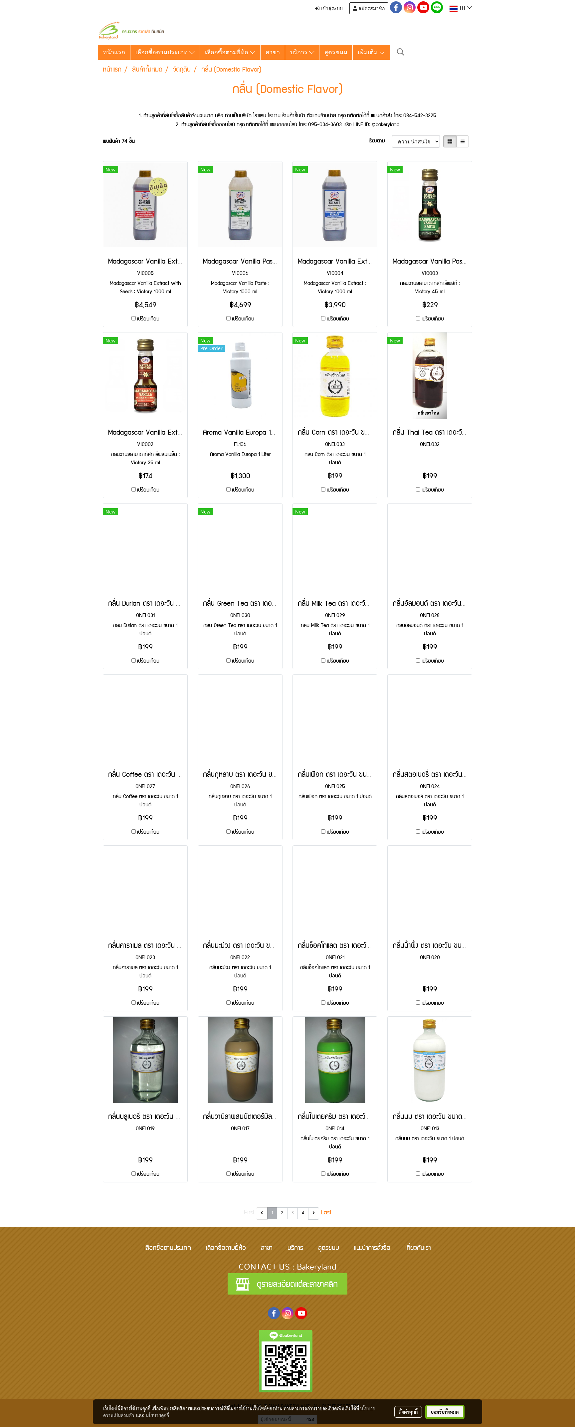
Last (326, 1213)
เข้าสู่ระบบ (331, 8)
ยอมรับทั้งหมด (445, 1412)
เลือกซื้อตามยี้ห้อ (226, 1248)
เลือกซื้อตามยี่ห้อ (227, 52)
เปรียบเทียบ (148, 319)
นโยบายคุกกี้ (157, 1415)
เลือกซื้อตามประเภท (162, 52)
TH (462, 8)
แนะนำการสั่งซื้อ (372, 1248)
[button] (400, 52)
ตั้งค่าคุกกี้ (408, 1412)
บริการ (299, 52)
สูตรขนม (335, 52)
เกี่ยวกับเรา (418, 1248)
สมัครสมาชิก (371, 8)
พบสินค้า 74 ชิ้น (119, 141)
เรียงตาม (380, 141)
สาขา (273, 52)
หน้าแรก (114, 52)
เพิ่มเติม (368, 52)
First (249, 1213)
